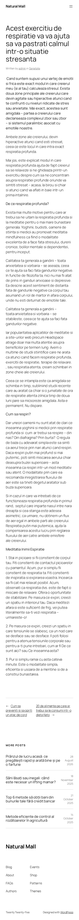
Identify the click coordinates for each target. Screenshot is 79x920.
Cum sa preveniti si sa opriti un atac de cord (19, 710)
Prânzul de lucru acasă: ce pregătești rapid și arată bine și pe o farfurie (33, 760)
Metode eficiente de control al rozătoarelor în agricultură (30, 818)
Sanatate (34, 68)
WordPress (66, 912)
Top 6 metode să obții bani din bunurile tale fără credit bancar (30, 799)
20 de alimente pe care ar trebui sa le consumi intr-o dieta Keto (53, 710)
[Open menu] (71, 6)
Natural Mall (15, 6)
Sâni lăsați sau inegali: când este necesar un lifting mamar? (31, 780)
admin (22, 68)
